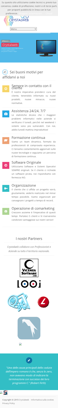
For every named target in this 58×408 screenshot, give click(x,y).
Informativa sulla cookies (42, 399)
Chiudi (49, 13)
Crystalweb (24, 399)
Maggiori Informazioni (30, 13)
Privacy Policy (8, 403)
